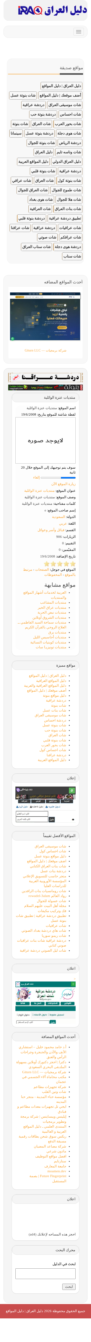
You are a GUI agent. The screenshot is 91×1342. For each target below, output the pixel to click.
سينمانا (16, 133)
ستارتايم (60, 1161)
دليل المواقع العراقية (51, 681)
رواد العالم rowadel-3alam (47, 896)
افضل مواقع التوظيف (50, 1156)
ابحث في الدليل (64, 1264)
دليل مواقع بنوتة (54, 695)
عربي (63, 523)
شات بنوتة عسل (22, 95)
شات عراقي (21, 180)
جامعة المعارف (55, 1166)
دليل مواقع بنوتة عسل (50, 856)
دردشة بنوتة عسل (39, 133)
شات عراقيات (70, 228)
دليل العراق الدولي (66, 161)
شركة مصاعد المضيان (50, 1146)
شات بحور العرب (68, 124)
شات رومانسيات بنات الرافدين (44, 891)
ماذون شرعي (56, 1151)
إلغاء (36, 477)
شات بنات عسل (54, 710)
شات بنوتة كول (69, 180)
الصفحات (42, 569)
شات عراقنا (20, 228)
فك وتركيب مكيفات (52, 911)
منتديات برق (57, 632)
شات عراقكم (70, 237)
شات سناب (72, 256)
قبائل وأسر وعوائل (51, 530)
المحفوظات (53, 575)
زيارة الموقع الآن (63, 484)
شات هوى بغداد (41, 199)
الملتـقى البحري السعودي (47, 1067)
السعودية (58, 517)
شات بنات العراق (68, 209)
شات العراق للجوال (33, 190)
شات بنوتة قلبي (43, 171)
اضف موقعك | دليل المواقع (46, 861)
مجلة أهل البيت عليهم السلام (45, 906)
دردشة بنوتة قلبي (31, 218)
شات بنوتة (20, 124)
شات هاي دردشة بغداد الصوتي (43, 930)
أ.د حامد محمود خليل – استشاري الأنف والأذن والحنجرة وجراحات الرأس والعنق (42, 1052)
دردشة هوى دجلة (68, 247)
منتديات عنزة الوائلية (39, 490)
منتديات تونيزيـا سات (51, 647)
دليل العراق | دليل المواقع (61, 86)
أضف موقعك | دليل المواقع (60, 95)
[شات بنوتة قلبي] (45, 387)
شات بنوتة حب (55, 730)
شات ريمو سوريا (54, 936)
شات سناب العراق (36, 247)
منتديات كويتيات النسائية (48, 642)
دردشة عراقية (33, 105)
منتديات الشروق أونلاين (49, 617)
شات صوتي (47, 237)
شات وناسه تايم (69, 152)
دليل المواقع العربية (33, 161)
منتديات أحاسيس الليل (49, 637)
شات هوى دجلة (69, 133)
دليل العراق (43, 152)
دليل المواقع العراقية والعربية (45, 685)
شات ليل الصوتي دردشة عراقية (43, 950)
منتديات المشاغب (53, 602)
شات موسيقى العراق (65, 105)
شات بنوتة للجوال (41, 143)
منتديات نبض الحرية (52, 612)
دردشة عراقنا (56, 755)
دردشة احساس (55, 720)
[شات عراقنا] (45, 377)
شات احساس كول (52, 750)
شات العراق (41, 124)
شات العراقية (40, 209)
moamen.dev (56, 1171)
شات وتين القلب (54, 1092)
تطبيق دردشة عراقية (65, 218)
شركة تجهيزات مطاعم (50, 1087)
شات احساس (70, 114)
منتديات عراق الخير (52, 607)
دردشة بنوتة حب (43, 114)
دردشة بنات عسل (53, 871)
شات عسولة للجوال (51, 901)
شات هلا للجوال (69, 199)
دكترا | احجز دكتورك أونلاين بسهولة (41, 1062)
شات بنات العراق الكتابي (48, 866)
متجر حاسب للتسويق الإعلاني (44, 876)
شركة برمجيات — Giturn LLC (44, 1072)
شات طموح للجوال (66, 190)
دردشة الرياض (70, 143)
